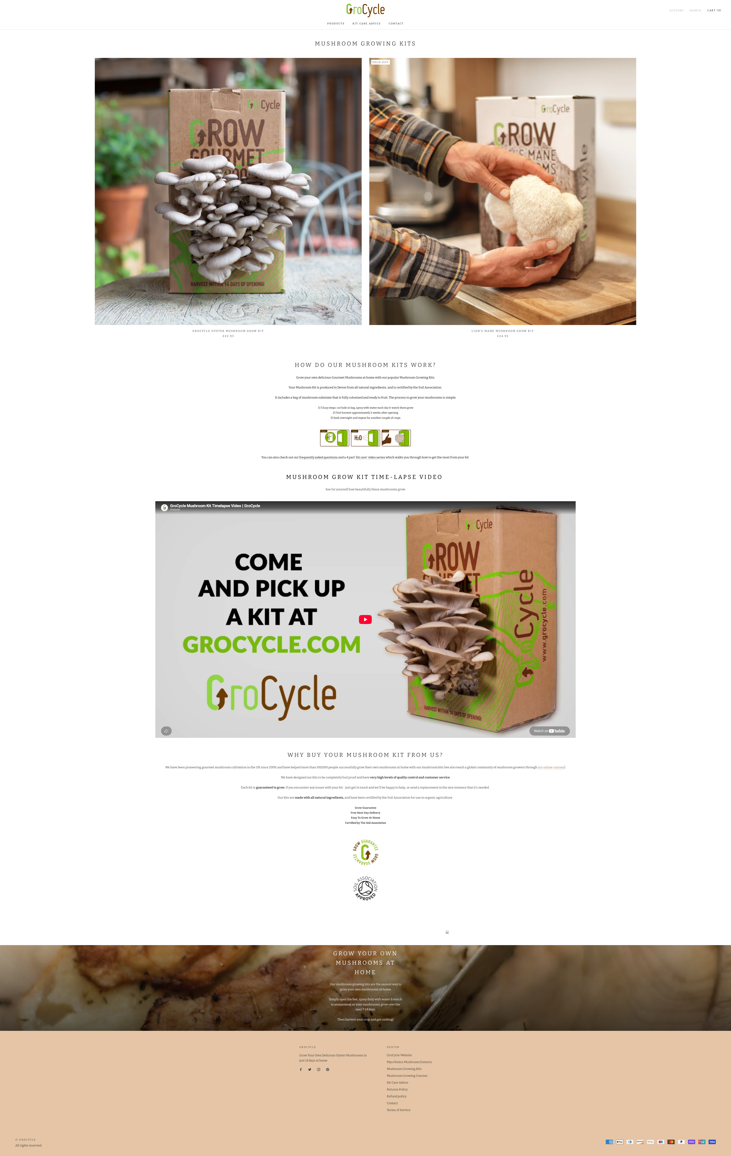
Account (677, 10)
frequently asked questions (318, 457)
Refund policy (396, 1096)
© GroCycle (25, 1139)
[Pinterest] (327, 1069)
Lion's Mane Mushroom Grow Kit (503, 331)
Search (695, 10)
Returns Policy (397, 1089)
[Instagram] (318, 1069)
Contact (396, 23)
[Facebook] (300, 1069)
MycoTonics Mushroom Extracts (409, 1062)
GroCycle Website (399, 1055)
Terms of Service (398, 1110)
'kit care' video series (370, 457)
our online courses (551, 767)
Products (336, 23)
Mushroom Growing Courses (407, 1076)
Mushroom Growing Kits (404, 1069)
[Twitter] (309, 1069)
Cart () (714, 10)
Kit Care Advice (367, 23)
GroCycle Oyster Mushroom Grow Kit (228, 331)
